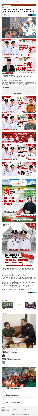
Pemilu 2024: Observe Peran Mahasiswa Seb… (13, 395)
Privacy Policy (26, 409)
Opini (10, 387)
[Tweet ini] (31, 15)
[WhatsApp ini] (35, 15)
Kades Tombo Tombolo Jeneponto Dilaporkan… (13, 359)
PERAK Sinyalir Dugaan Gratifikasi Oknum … (12, 355)
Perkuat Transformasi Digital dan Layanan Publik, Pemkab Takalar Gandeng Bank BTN (29, 90)
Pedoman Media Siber (5, 410)
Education (7, 387)
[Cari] (35, 1)
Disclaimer (15, 409)
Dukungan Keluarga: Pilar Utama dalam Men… (13, 391)
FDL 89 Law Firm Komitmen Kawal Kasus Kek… (9, 349)
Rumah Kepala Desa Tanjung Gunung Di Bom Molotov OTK (9, 295)
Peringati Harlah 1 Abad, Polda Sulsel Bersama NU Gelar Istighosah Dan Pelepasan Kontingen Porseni (29, 296)
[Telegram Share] (33, 15)
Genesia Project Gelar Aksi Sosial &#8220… (13, 388)
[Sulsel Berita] (19, 1)
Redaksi (3, 409)
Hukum (3, 348)
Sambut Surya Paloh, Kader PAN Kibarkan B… (13, 402)
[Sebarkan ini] (29, 15)
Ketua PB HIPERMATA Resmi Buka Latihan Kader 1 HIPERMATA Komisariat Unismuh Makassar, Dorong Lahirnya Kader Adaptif (18, 91)
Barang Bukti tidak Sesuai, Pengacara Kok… (12, 352)
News (8, 351)
